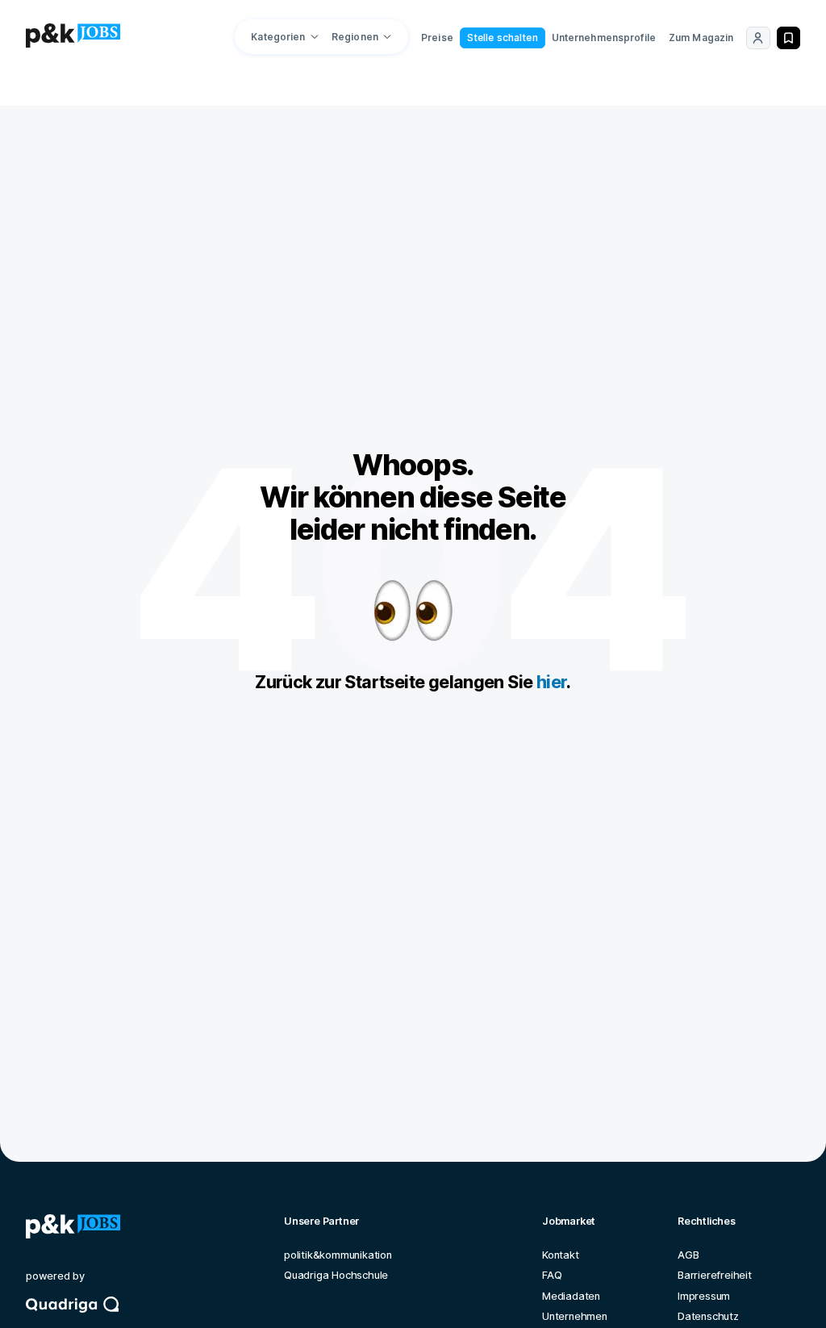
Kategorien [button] (278, 37)
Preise (437, 37)
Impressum (704, 1296)
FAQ (551, 1275)
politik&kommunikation (338, 1255)
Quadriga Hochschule (336, 1275)
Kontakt (560, 1255)
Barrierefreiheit (715, 1275)
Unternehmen (574, 1316)
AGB (688, 1255)
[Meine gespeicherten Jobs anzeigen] (788, 38)
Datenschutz (708, 1316)
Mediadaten (571, 1296)
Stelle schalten (502, 37)
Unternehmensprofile (604, 37)
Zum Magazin (701, 37)
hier (551, 681)
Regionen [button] (355, 37)
